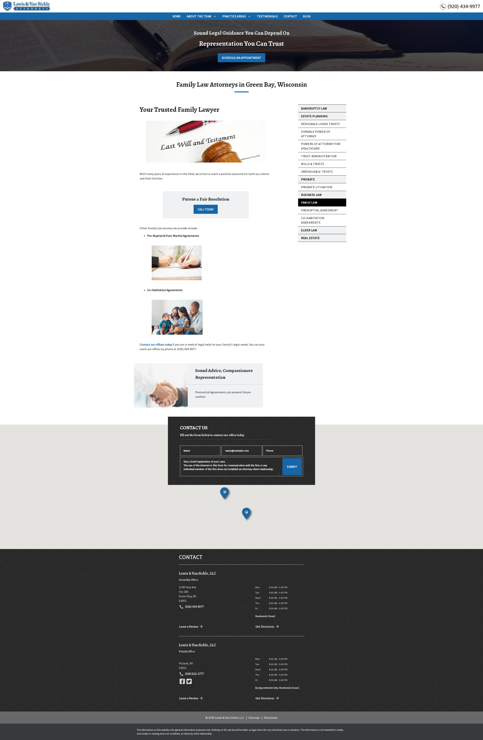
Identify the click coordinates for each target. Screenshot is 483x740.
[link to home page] (26, 6)
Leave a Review (188, 626)
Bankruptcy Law (314, 108)
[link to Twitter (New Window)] (189, 681)
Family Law (309, 202)
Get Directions (264, 626)
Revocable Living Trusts (320, 124)
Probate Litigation (316, 187)
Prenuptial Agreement (319, 210)
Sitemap (253, 717)
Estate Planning (314, 116)
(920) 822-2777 (194, 674)
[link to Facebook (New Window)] (182, 681)
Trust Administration (319, 156)
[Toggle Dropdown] (214, 16)
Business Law (311, 195)
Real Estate (310, 238)
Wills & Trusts (312, 164)
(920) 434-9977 (194, 606)
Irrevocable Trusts (317, 171)
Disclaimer (271, 717)
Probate (308, 179)
